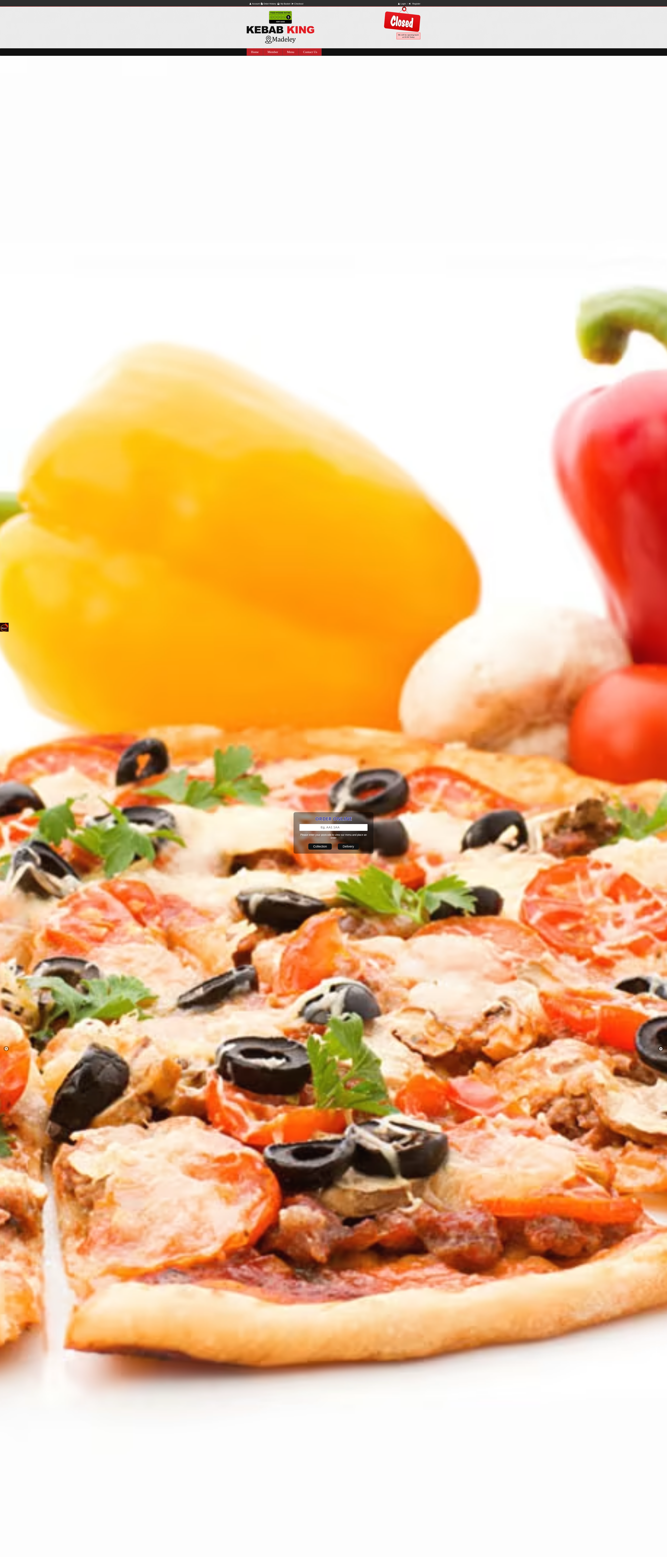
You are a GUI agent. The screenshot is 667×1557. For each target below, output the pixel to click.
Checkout (298, 4)
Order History (269, 4)
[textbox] (333, 827)
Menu (290, 52)
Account (256, 4)
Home (255, 52)
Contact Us (310, 52)
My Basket (285, 4)
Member (272, 52)
